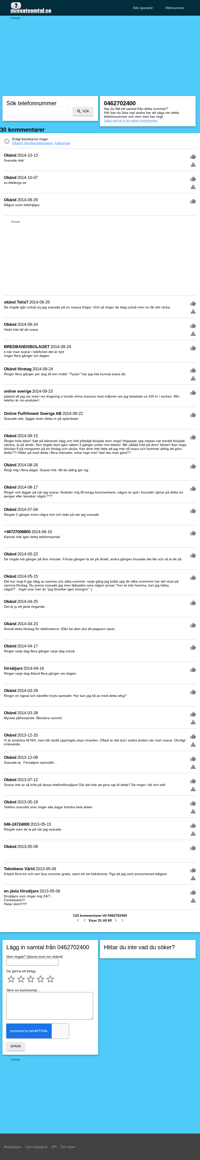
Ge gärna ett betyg (20, 971)
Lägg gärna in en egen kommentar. (131, 120)
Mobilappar (12, 1147)
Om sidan (67, 1147)
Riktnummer (175, 8)
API (54, 1147)
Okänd (17, 143)
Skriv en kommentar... (23, 990)
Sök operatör (143, 8)
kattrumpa (62, 143)
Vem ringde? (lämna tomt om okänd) (34, 957)
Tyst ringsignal (36, 1147)
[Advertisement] (100, 54)
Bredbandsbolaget (38, 143)
